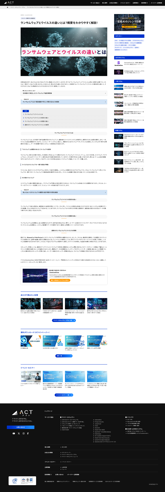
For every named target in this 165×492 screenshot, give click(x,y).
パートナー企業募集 (156, 3)
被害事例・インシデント (121, 50)
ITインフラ (130, 417)
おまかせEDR (65, 429)
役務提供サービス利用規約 (96, 481)
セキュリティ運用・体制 (121, 45)
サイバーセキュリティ (68, 417)
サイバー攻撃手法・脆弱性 (121, 42)
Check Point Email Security (102, 437)
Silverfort (97, 427)
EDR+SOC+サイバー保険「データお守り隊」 (73, 421)
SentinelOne (98, 419)
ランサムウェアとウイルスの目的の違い (37, 118)
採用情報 (143, 3)
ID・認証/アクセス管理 (125, 40)
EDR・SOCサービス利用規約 (112, 481)
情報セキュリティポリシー (63, 481)
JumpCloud (98, 423)
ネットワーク (118, 47)
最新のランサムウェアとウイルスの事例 (37, 125)
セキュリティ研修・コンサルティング (71, 423)
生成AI (136, 47)
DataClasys (98, 433)
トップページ (48, 411)
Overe (96, 425)
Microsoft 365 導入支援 (133, 421)
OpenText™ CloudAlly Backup (103, 432)
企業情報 (135, 3)
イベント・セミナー (125, 3)
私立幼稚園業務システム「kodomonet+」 (137, 433)
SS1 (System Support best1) (103, 435)
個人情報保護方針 (49, 481)
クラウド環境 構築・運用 (133, 423)
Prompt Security (99, 421)
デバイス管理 (132, 45)
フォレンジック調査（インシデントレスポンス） (73, 425)
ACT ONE (129, 419)
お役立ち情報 (113, 3)
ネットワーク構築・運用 (133, 425)
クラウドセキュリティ (138, 40)
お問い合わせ (21, 427)
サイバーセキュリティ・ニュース (70, 456)
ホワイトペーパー (66, 452)
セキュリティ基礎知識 (135, 42)
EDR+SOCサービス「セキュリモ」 (70, 419)
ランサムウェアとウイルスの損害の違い (37, 121)
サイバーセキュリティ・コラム (17, 7)
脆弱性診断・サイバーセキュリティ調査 (72, 427)
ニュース (64, 469)
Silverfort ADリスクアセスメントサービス (105, 441)
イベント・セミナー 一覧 (62, 395)
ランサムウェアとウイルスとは (34, 114)
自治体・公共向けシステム (134, 429)
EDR (116, 40)
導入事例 (104, 3)
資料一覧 (59, 356)
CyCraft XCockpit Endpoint (102, 439)
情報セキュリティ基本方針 (79, 481)
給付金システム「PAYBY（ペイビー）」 (136, 431)
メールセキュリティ (128, 47)
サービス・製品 (95, 3)
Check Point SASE (100, 429)
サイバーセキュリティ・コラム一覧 (63, 320)
